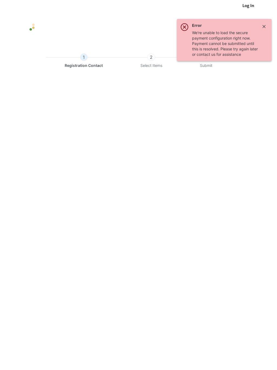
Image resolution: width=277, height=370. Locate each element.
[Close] (264, 26)
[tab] (84, 60)
